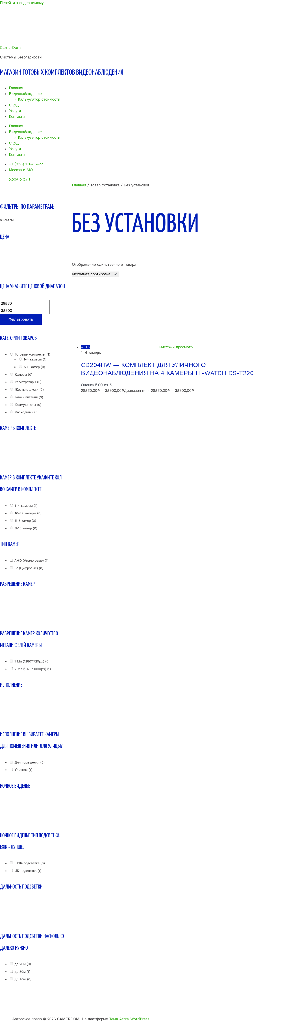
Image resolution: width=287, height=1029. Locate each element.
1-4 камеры (35, 359)
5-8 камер (34, 367)
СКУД (14, 105)
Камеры (23, 375)
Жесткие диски (29, 390)
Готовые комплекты (32, 354)
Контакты (17, 116)
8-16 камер (26, 528)
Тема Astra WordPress (129, 1019)
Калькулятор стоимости (39, 99)
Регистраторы (28, 382)
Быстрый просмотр (176, 347)
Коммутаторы (28, 405)
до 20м (23, 964)
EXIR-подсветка (30, 863)
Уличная (23, 770)
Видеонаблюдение (25, 93)
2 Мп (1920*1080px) (33, 669)
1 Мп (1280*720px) (32, 661)
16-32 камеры (28, 513)
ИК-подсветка (28, 871)
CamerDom (10, 47)
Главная (16, 88)
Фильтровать (21, 319)
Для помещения (30, 762)
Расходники (27, 412)
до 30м (22, 972)
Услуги (15, 110)
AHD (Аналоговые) (31, 561)
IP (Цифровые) (29, 568)
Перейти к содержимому (22, 2)
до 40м (23, 979)
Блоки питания (29, 397)
